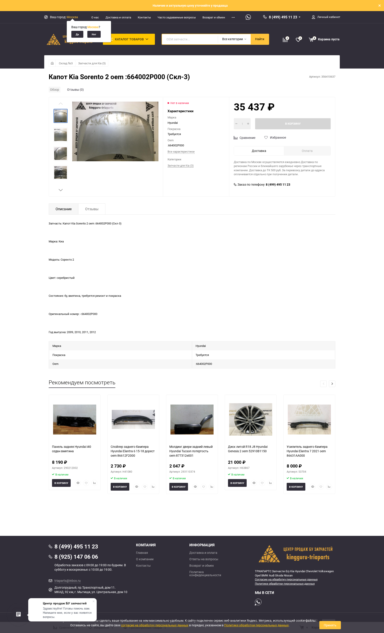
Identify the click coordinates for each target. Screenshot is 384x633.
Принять (330, 625)
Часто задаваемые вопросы (177, 17)
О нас (95, 17)
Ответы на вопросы (203, 559)
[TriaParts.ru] (295, 554)
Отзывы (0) (75, 89)
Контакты (144, 17)
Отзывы (91, 208)
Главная (142, 552)
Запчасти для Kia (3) (92, 63)
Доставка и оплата (118, 17)
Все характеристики (181, 151)
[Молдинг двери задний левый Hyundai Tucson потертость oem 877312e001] (192, 419)
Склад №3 (66, 63)
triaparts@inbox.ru (67, 580)
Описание (64, 208)
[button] (61, 190)
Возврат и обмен (213, 17)
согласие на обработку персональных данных (154, 625)
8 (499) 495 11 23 (283, 17)
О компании (145, 559)
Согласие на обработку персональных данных (286, 579)
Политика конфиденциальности (205, 573)
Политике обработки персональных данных (285, 584)
